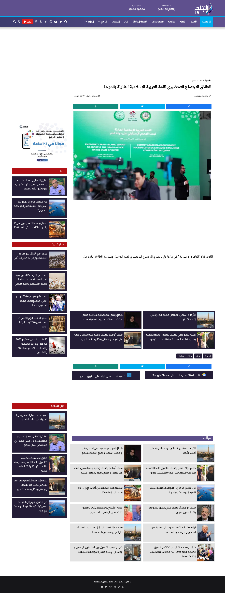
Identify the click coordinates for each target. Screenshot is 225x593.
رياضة (183, 21)
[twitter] (142, 106)
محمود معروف (201, 96)
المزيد (91, 21)
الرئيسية (206, 21)
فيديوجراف (158, 21)
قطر (198, 356)
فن (126, 21)
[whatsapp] (95, 106)
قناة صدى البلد (185, 356)
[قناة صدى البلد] (203, 8)
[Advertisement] (114, 53)
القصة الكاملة (140, 21)
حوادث (172, 21)
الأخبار (194, 21)
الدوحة (208, 356)
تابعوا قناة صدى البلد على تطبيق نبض (103, 376)
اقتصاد (116, 21)
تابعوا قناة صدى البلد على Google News (176, 375)
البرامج (104, 21)
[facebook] (188, 106)
